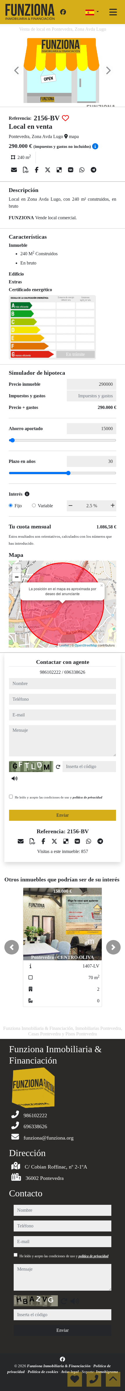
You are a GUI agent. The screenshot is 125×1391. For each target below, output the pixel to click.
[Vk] (71, 170)
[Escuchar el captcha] (14, 778)
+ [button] (17, 568)
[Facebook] (63, 12)
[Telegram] (93, 170)
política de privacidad (87, 797)
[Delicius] (60, 170)
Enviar (62, 815)
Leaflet (64, 645)
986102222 (50, 672)
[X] (48, 170)
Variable (45, 505)
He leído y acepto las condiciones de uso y (58, 797)
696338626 (74, 672)
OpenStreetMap (86, 645)
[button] (11, 947)
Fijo (18, 505)
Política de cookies (43, 1372)
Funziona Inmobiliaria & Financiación (59, 1366)
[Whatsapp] (82, 170)
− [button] (17, 577)
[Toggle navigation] (113, 12)
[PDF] (26, 170)
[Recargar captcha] (58, 767)
